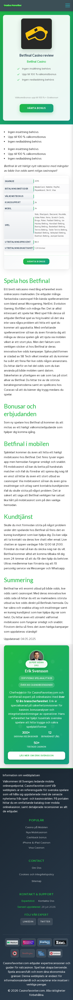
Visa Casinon (36, 847)
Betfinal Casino (36, 62)
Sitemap (36, 881)
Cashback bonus (37, 837)
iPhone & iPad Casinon (36, 842)
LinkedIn (28, 921)
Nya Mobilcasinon (36, 832)
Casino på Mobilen (36, 827)
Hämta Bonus (36, 108)
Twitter (45, 921)
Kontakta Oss (46, 901)
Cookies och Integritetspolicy (36, 874)
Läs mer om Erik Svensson (36, 755)
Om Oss (36, 867)
